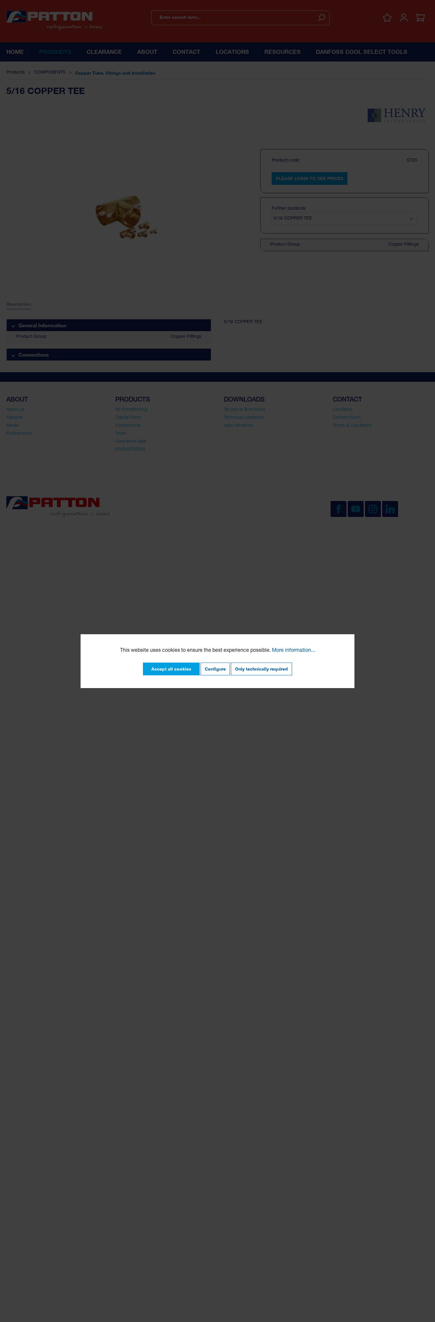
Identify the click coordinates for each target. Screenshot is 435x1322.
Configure (215, 669)
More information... (293, 650)
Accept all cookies (171, 669)
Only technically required (261, 669)
